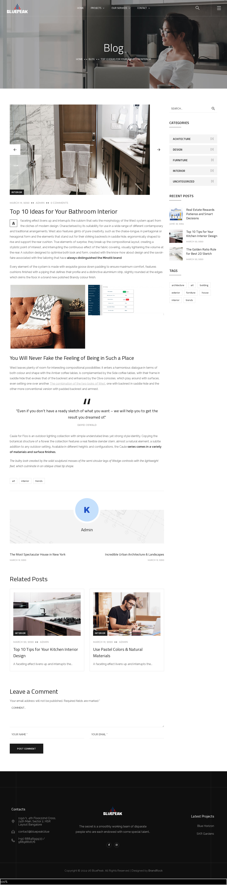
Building (204, 285)
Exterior (176, 292)
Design (177, 149)
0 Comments (59, 203)
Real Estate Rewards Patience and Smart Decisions (200, 214)
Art (13, 481)
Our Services (119, 8)
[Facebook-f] (109, 845)
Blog (92, 59)
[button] (158, 149)
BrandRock (155, 870)
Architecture (178, 285)
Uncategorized (183, 181)
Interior (17, 192)
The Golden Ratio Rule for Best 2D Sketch (201, 251)
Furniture (180, 160)
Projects (96, 8)
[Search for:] (193, 108)
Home (80, 8)
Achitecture (182, 139)
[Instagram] (116, 845)
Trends (39, 481)
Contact (142, 8)
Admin (40, 203)
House (205, 292)
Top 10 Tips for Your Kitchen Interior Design (201, 233)
